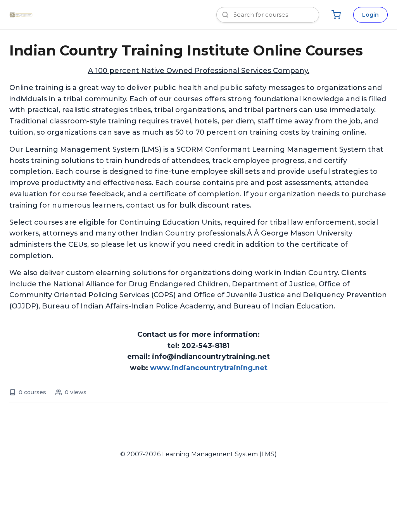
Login (370, 14)
